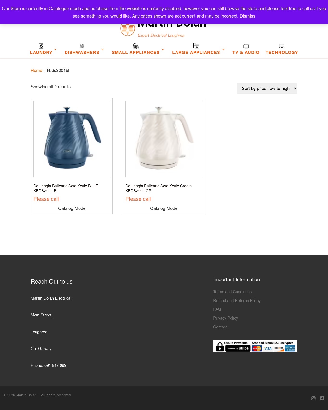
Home (36, 70)
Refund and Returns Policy (237, 300)
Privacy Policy (225, 318)
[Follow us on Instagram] (313, 398)
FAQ (217, 309)
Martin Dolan (27, 394)
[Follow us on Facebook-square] (322, 398)
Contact (220, 327)
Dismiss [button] (247, 15)
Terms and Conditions (232, 291)
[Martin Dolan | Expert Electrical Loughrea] (127, 26)
